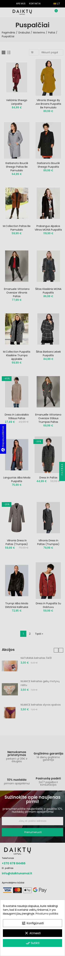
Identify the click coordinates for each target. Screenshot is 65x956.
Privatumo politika (47, 913)
